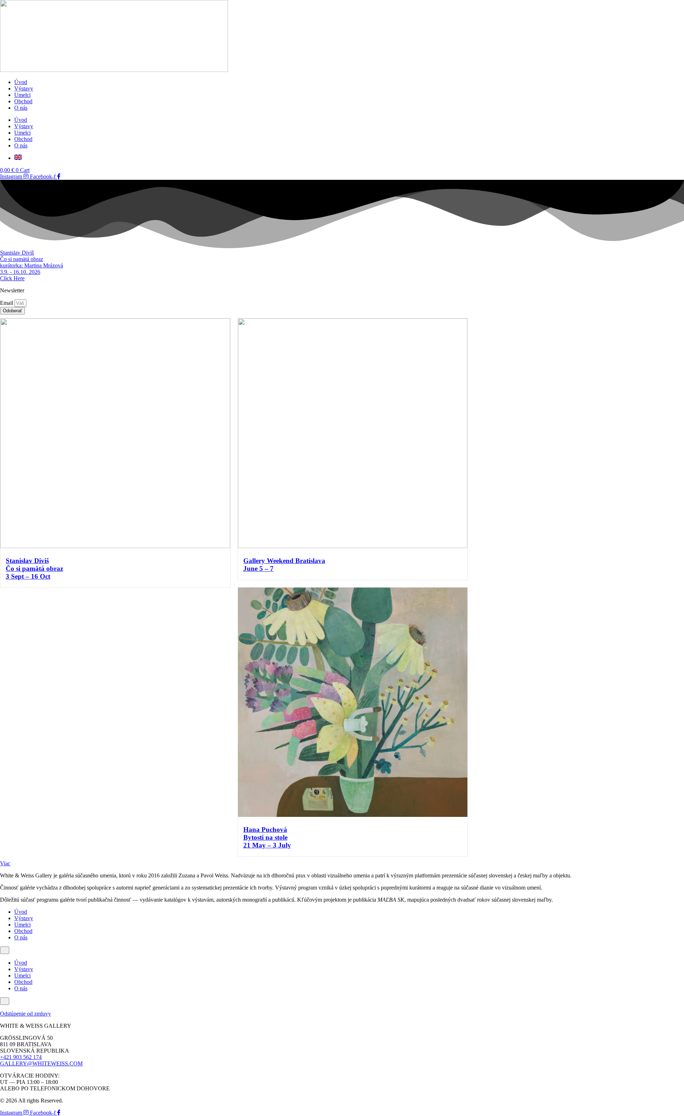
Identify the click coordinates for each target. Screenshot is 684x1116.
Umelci (22, 95)
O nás (20, 108)
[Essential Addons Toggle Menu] (4, 950)
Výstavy (23, 88)
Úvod (20, 82)
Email (7, 303)
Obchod (23, 101)
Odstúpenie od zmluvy (25, 1014)
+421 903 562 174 (21, 1057)
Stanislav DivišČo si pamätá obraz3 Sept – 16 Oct (34, 568)
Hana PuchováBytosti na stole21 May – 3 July (267, 837)
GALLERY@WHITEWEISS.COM (41, 1063)
